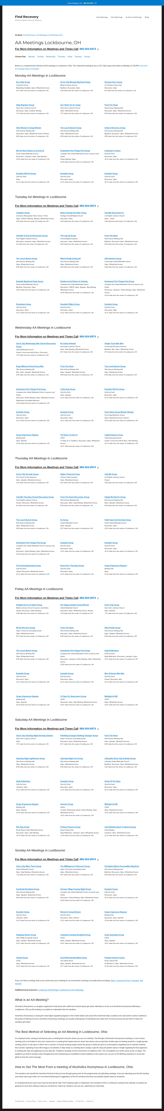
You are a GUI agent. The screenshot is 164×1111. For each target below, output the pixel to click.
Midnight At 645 (111, 696)
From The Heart (111, 105)
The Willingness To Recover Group (75, 866)
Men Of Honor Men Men (114, 673)
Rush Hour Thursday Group (72, 566)
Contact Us (89, 1101)
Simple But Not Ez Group (115, 497)
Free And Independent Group (28, 566)
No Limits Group (23, 82)
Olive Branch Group (113, 258)
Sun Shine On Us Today (70, 105)
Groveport (135, 981)
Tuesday (40, 57)
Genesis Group (66, 804)
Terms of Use (42, 1101)
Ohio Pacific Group (112, 628)
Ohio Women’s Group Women (28, 128)
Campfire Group (23, 213)
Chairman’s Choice (113, 151)
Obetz (113, 981)
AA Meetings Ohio (56, 35)
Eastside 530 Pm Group (26, 174)
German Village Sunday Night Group (75, 889)
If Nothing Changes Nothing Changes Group (79, 736)
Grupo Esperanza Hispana (27, 435)
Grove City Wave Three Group (28, 866)
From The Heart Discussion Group (74, 497)
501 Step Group (22, 827)
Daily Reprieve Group (25, 105)
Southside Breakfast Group (27, 889)
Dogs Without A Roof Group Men (30, 366)
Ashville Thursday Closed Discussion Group (35, 497)
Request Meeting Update (65, 1101)
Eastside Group (67, 174)
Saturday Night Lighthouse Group (30, 758)
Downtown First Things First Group (75, 151)
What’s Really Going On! (70, 258)
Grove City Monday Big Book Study (75, 82)
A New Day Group (67, 389)
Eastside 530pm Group (70, 304)
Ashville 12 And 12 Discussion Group (32, 236)
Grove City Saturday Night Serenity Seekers (34, 736)
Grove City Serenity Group (27, 474)
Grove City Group (112, 605)
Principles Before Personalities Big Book (122, 866)
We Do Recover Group (25, 628)
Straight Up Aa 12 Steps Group (29, 605)
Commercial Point (123, 981)
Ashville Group (111, 474)
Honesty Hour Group (113, 82)
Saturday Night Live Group (71, 758)
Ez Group (64, 520)
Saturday (78, 57)
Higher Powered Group (70, 474)
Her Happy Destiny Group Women (74, 605)
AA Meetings (102, 17)
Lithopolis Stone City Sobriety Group (120, 758)
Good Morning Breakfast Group (73, 958)
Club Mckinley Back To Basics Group (120, 827)
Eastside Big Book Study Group (29, 281)
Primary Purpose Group (70, 827)
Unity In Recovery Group (115, 128)
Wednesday (50, 57)
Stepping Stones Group (26, 935)
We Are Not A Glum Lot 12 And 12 (30, 151)
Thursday (61, 57)
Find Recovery (26, 17)
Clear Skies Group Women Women (119, 412)
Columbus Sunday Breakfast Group (75, 935)
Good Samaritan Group (114, 935)
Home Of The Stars (112, 781)
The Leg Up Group (68, 236)
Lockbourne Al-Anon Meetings (71, 990)
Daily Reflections (112, 651)
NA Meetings (116, 17)
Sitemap (52, 1101)
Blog (147, 17)
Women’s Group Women (70, 912)
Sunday (87, 57)
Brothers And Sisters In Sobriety (74, 281)
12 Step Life (80, 1101)
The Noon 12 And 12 (69, 435)
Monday (31, 57)
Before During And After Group (73, 213)
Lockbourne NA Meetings (48, 990)
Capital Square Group (114, 435)
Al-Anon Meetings (134, 17)
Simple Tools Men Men (114, 343)
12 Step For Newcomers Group (73, 696)
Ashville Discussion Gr (114, 213)
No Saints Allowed (68, 343)
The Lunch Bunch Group (70, 128)
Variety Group (22, 958)
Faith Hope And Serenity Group (118, 520)
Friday (69, 57)
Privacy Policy (31, 1101)
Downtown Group (23, 304)
